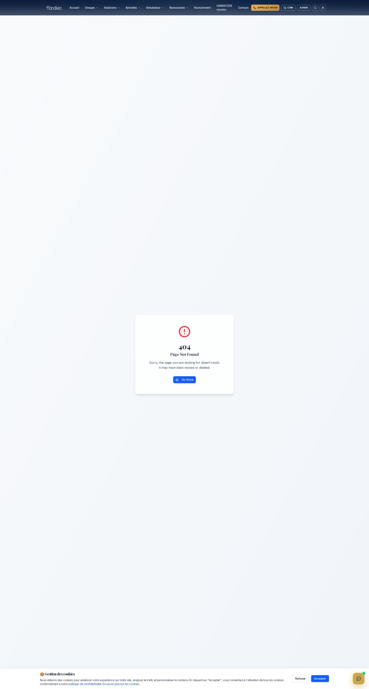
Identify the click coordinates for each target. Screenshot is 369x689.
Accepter (320, 678)
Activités (131, 7)
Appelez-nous (268, 7)
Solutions (110, 7)
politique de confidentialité (84, 684)
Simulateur (153, 7)
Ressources (177, 7)
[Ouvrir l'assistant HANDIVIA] (358, 678)
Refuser (300, 678)
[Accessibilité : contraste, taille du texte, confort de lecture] (323, 8)
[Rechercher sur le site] (315, 8)
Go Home (188, 379)
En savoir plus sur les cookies (121, 684)
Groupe (90, 7)
